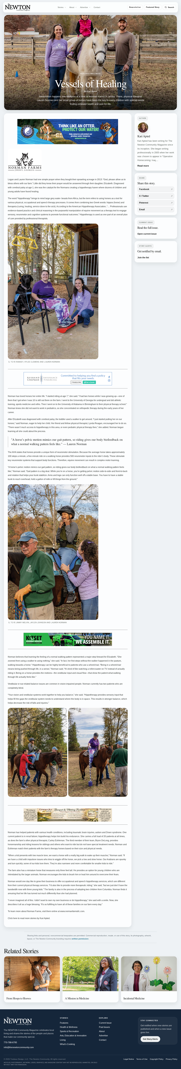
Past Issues (104, 1027)
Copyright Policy (156, 1059)
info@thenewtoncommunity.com (19, 1047)
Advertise (84, 7)
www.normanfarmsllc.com (72, 911)
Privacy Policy (171, 1059)
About (71, 7)
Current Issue (105, 1023)
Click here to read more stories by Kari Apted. (29, 918)
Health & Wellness (68, 1027)
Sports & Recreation (69, 1031)
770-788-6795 (10, 1042)
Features (64, 1023)
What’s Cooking (67, 1044)
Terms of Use (141, 1059)
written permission (80, 939)
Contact (97, 7)
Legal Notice (128, 1059)
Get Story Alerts (150, 1039)
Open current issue (147, 234)
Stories (60, 7)
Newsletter (135, 7)
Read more (143, 166)
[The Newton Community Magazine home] (21, 1021)
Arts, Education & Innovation (73, 1035)
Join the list (143, 257)
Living (63, 1040)
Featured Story (152, 7)
